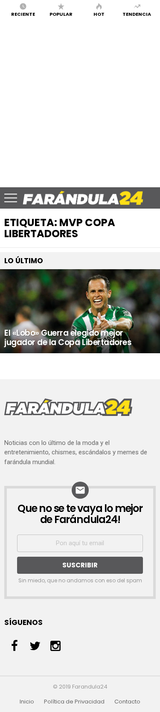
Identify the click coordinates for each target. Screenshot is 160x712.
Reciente (23, 14)
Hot (99, 14)
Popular (61, 14)
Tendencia (136, 14)
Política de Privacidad (74, 701)
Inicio (27, 701)
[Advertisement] (80, 103)
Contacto (127, 701)
